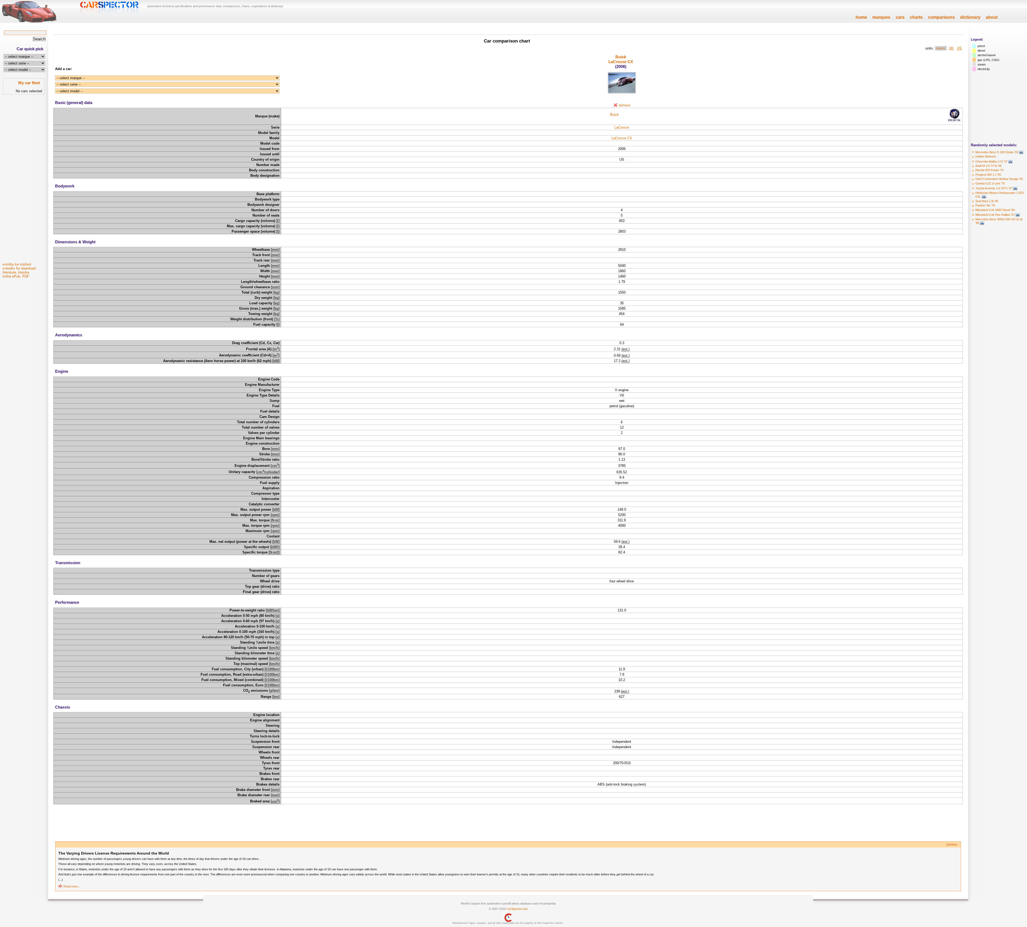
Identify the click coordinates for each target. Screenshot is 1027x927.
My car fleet (29, 82)
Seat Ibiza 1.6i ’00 (986, 201)
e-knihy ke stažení (17, 264)
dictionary (970, 17)
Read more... (71, 886)
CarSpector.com (517, 908)
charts (916, 17)
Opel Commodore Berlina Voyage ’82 (999, 178)
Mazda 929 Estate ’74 (989, 170)
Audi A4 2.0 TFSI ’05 (988, 165)
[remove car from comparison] (615, 105)
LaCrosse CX (620, 61)
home (861, 17)
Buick (620, 57)
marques (881, 17)
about (992, 17)
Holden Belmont (985, 156)
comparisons (941, 17)
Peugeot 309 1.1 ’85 (988, 174)
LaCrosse (621, 127)
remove (624, 105)
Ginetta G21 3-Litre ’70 (990, 183)
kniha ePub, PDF (16, 276)
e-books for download (19, 268)
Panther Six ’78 (985, 205)
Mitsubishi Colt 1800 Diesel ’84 (995, 209)
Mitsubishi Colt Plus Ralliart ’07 (995, 214)
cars (900, 17)
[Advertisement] (24, 180)
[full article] (60, 886)
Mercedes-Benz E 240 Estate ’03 (996, 152)
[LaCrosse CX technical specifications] (622, 92)
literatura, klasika (16, 272)
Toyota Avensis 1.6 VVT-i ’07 (993, 188)
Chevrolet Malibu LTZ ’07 (991, 161)
